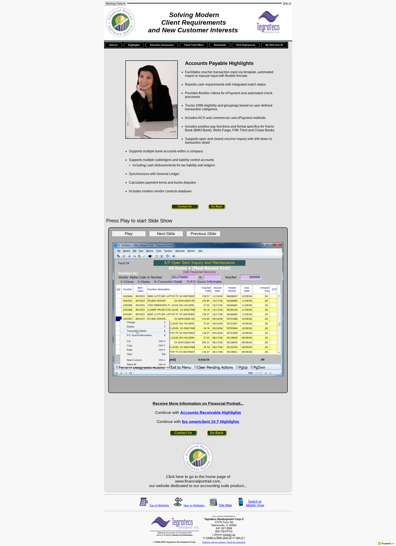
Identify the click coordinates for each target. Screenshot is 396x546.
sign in (239, 537)
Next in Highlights (194, 505)
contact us (229, 534)
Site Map (225, 505)
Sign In (287, 3)
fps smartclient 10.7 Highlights (210, 421)
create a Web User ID (219, 537)
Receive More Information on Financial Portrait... (198, 403)
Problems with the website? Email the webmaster (223, 542)
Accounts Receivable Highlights (210, 412)
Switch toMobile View (254, 503)
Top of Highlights (159, 505)
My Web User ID (274, 44)
